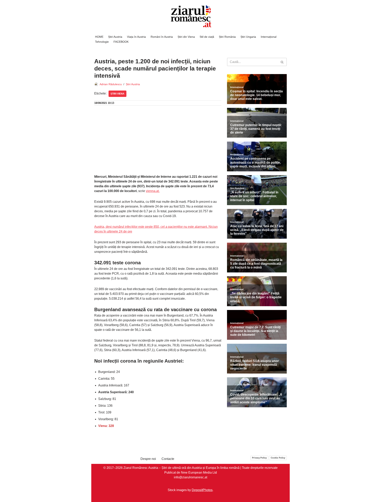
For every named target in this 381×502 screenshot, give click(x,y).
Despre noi (148, 458)
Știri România (227, 36)
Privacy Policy (259, 457)
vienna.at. (153, 191)
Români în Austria (162, 36)
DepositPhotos (202, 490)
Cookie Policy (278, 457)
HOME (99, 36)
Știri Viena (117, 93)
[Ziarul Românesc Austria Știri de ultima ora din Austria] (190, 16)
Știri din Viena (186, 36)
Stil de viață (207, 36)
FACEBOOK (121, 41)
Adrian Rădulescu (111, 84)
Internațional (268, 36)
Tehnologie (102, 41)
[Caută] (282, 62)
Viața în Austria (136, 36)
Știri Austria (115, 36)
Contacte (168, 458)
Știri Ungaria (248, 36)
